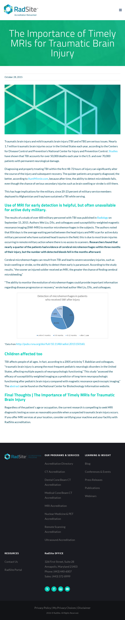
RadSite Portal (13, 569)
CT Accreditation (55, 471)
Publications (92, 488)
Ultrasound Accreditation (60, 539)
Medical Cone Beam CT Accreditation (58, 495)
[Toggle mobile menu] (120, 10)
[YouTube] (67, 589)
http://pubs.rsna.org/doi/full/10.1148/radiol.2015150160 (50, 344)
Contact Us (11, 561)
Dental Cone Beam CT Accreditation (58, 482)
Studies (113, 151)
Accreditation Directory (59, 463)
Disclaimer (84, 607)
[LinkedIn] (60, 589)
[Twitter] (47, 589)
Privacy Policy (42, 607)
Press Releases (93, 479)
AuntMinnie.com (38, 178)
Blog (87, 463)
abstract (15, 386)
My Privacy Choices (64, 607)
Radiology (102, 217)
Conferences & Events (98, 471)
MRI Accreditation (56, 505)
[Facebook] (54, 589)
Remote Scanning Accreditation (55, 529)
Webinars (90, 496)
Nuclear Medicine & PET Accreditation (59, 516)
